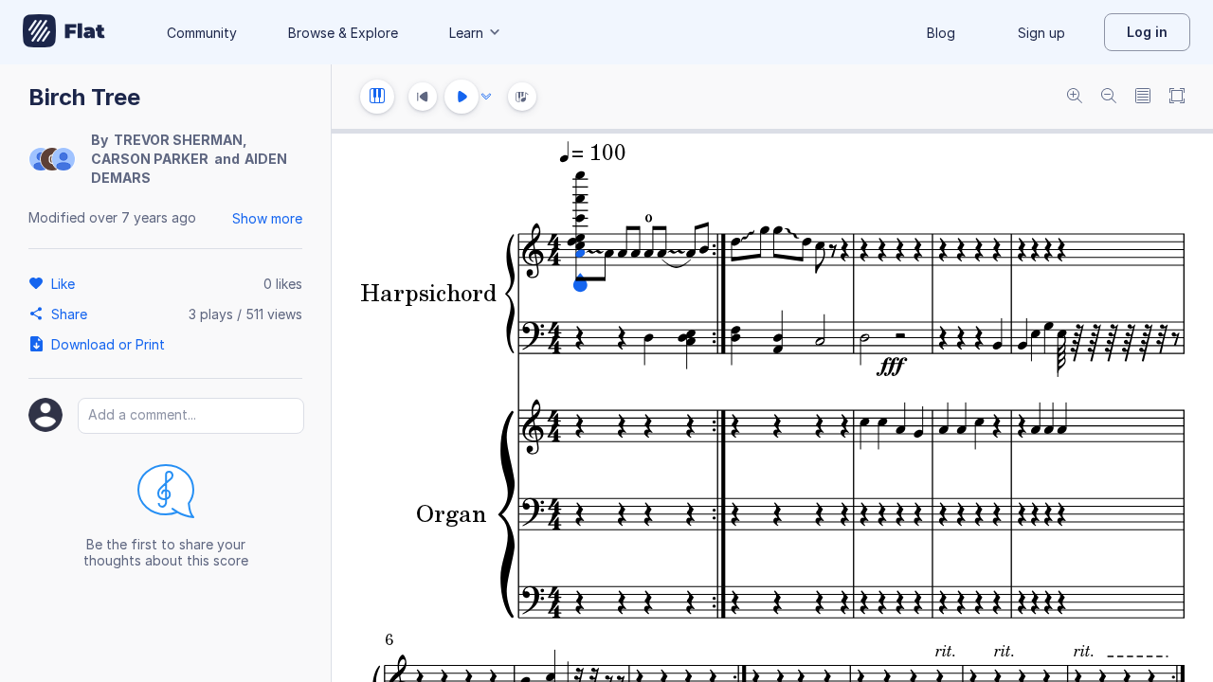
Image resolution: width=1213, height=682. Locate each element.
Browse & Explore (343, 33)
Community (202, 33)
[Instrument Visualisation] (522, 96)
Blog (941, 33)
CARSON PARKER (149, 159)
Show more (267, 218)
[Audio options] (486, 97)
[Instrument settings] (377, 97)
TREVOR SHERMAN (178, 140)
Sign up (1041, 33)
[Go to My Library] (64, 32)
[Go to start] (422, 96)
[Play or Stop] (461, 97)
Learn (466, 33)
